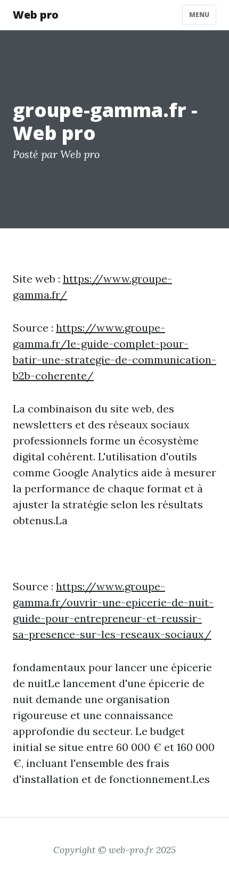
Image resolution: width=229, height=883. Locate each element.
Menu (199, 14)
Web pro (36, 14)
